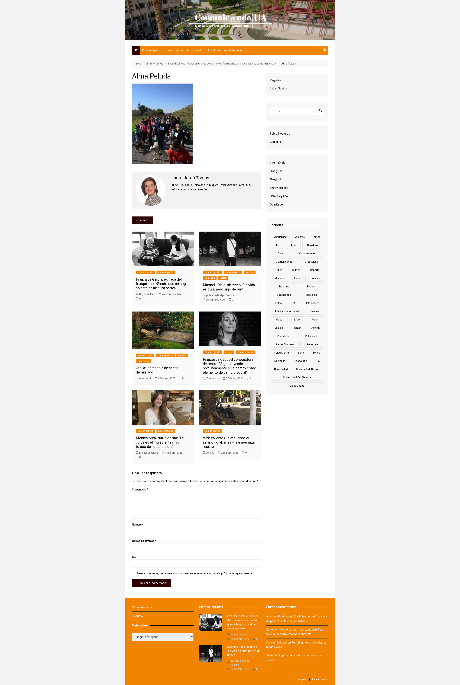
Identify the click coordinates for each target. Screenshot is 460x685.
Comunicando (284, 261)
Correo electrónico (144, 541)
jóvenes (314, 311)
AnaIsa (210, 452)
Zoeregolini (212, 378)
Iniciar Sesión (278, 88)
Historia (250, 272)
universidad (281, 369)
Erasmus (284, 286)
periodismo (284, 336)
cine (280, 253)
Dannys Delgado (276, 642)
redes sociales (285, 344)
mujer (315, 319)
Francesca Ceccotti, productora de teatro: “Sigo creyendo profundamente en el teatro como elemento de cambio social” (229, 366)
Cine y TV (276, 171)
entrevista (314, 278)
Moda (279, 319)
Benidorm (313, 245)
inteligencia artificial (287, 311)
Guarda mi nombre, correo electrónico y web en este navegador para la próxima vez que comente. (194, 573)
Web (134, 557)
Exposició (311, 294)
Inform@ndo (195, 50)
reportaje (312, 344)
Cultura (229, 352)
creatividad (311, 261)
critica (278, 270)
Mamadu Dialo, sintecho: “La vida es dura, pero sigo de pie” (229, 287)
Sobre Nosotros (280, 133)
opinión (315, 327)
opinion (297, 327)
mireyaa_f (145, 378)
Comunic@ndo (151, 50)
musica (279, 327)
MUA (297, 319)
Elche (297, 278)
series (316, 352)
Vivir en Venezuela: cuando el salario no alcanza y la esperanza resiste (229, 442)
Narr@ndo (276, 179)
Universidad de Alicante (297, 377)
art (277, 245)
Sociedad (210, 277)
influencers (312, 303)
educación (280, 278)
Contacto (275, 142)
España (311, 286)
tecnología (301, 361)
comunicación (307, 253)
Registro (275, 80)
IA (294, 303)
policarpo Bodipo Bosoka (220, 295)
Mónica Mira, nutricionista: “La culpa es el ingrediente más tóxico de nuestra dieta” (160, 442)
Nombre (138, 524)
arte (293, 245)
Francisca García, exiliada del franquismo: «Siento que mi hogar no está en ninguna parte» (162, 283)
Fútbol (278, 303)
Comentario (140, 489)
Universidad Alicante (308, 369)
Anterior (145, 220)
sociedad (279, 361)
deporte (314, 270)
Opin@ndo (213, 50)
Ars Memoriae (233, 50)
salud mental (281, 352)
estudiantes (284, 294)
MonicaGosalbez (148, 452)
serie (301, 352)
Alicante (300, 237)
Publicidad (311, 336)
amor (316, 237)
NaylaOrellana (147, 294)
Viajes (223, 277)
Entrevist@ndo (173, 50)
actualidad (280, 237)
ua (318, 361)
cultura (296, 270)
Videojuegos (297, 385)
